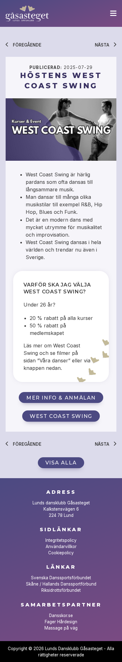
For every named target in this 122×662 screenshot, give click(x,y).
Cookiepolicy (61, 552)
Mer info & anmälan (61, 398)
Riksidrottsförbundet (61, 590)
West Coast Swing (61, 416)
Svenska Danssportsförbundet (61, 577)
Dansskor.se (61, 615)
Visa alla (61, 462)
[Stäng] (113, 13)
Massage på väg (61, 627)
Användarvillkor (61, 546)
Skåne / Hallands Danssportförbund (61, 583)
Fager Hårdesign (61, 621)
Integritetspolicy (61, 540)
